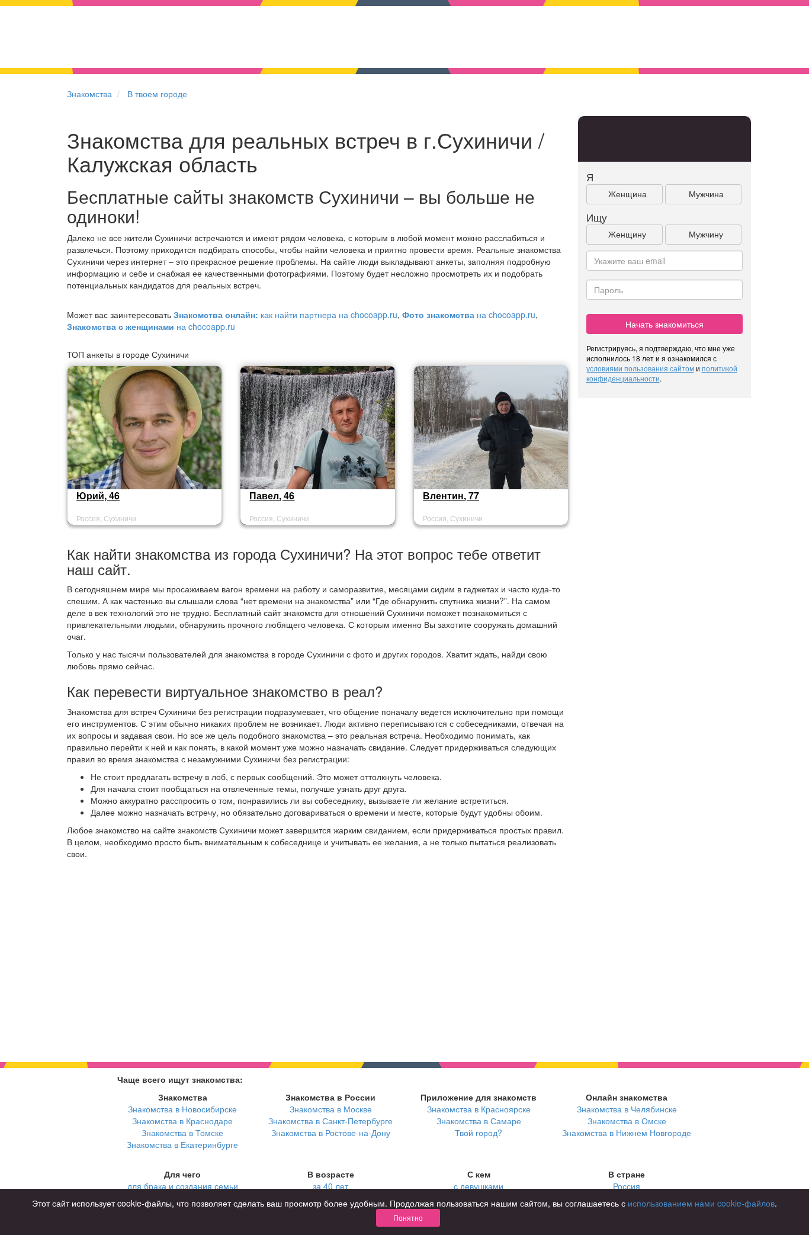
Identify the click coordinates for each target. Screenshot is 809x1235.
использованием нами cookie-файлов (701, 1203)
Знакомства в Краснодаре (182, 1121)
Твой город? (478, 1132)
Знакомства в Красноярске (479, 1109)
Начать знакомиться (664, 324)
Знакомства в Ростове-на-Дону (330, 1132)
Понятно (408, 1217)
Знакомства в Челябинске (627, 1109)
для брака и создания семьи (182, 1186)
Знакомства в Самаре (478, 1121)
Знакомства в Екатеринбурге (182, 1144)
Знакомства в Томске (182, 1132)
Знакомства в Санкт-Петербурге (330, 1121)
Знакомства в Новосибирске (182, 1109)
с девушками (478, 1186)
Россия (626, 1186)
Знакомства (89, 94)
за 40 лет (330, 1186)
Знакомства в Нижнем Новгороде (626, 1132)
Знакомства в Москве (331, 1109)
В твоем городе (157, 94)
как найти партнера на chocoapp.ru (285, 314)
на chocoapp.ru (468, 314)
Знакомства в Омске (627, 1121)
